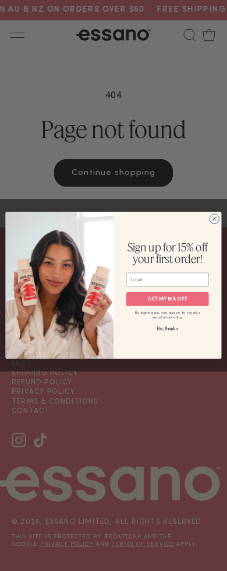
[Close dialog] (214, 219)
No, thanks (167, 329)
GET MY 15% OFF (167, 299)
